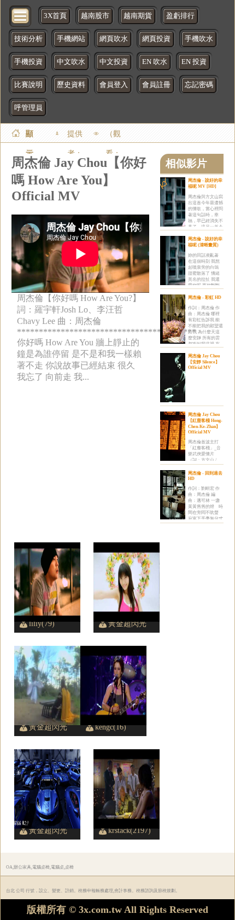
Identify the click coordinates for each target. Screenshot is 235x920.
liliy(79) (42, 623)
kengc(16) (110, 726)
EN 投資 (194, 62)
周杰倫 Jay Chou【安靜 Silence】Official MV (204, 362)
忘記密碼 (199, 85)
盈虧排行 (180, 16)
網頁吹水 (113, 39)
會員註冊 (156, 85)
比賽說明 (28, 85)
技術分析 (28, 39)
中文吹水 (71, 62)
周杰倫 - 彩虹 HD (204, 297)
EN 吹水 (154, 62)
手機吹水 (199, 39)
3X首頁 (55, 16)
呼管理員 (28, 108)
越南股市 (95, 16)
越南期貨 (138, 16)
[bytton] (21, 15)
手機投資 (28, 62)
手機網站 (71, 39)
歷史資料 (71, 85)
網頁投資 (156, 39)
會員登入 (113, 85)
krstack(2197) (129, 830)
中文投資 (113, 62)
